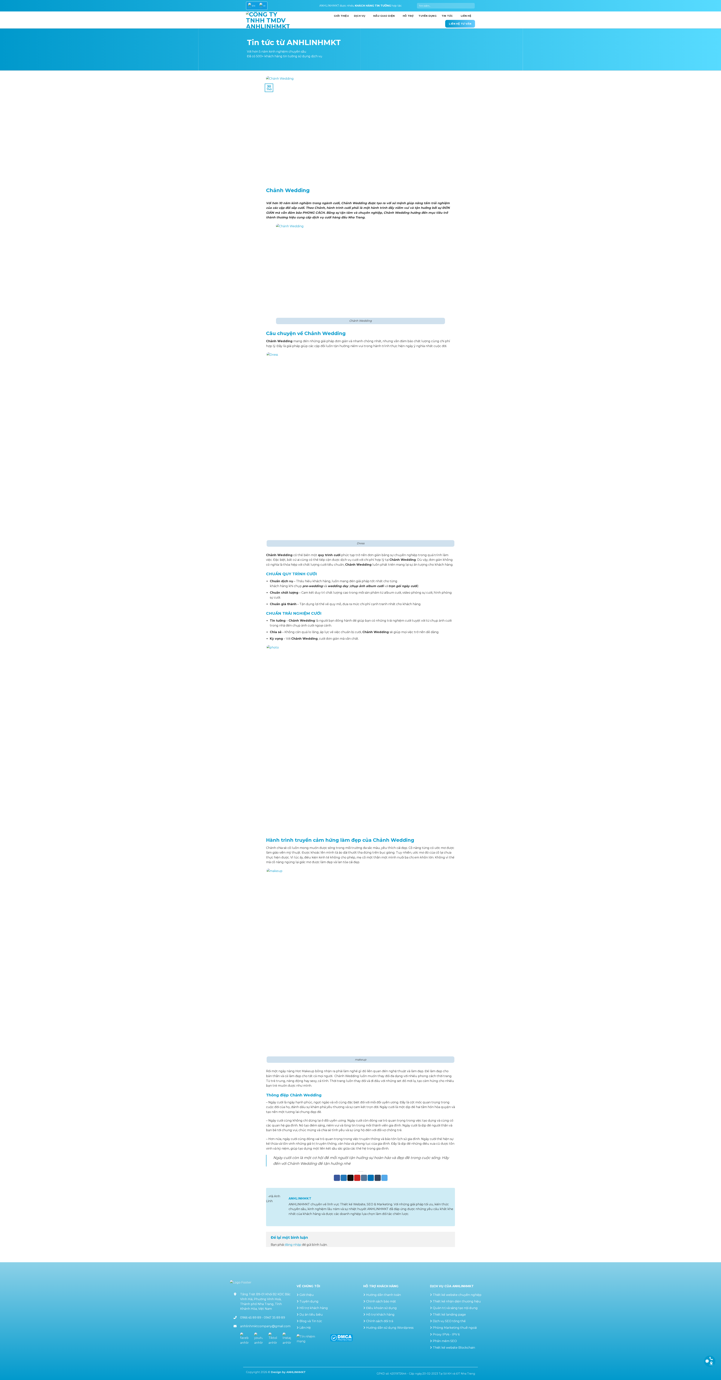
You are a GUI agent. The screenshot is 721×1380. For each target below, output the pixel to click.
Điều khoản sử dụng (381, 1308)
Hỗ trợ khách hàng (313, 1308)
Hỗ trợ (408, 15)
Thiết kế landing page (449, 1314)
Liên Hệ (305, 1327)
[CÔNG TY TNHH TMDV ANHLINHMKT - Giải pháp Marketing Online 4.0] (268, 19)
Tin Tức (447, 15)
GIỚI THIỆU (341, 15)
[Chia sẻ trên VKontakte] (364, 1178)
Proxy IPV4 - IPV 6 (446, 1334)
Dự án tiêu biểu (311, 1314)
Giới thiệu (306, 1295)
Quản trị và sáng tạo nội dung (455, 1308)
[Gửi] (471, 6)
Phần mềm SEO (445, 1341)
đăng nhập (293, 1244)
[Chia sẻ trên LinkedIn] (371, 1178)
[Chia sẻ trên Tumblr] (378, 1178)
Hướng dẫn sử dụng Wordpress (389, 1327)
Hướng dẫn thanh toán (383, 1295)
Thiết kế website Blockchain (454, 1347)
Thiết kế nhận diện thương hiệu (457, 1301)
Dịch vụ (359, 15)
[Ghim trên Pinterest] (357, 1178)
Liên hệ (466, 15)
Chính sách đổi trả (379, 1321)
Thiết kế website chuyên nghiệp (457, 1295)
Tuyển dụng (428, 15)
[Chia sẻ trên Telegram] (384, 1178)
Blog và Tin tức (310, 1321)
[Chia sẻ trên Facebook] (337, 1178)
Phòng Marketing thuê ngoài (455, 1327)
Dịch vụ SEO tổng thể (449, 1321)
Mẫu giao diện (384, 15)
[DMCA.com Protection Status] (341, 1337)
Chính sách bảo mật (381, 1301)
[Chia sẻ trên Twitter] (344, 1178)
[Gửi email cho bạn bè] (350, 1178)
